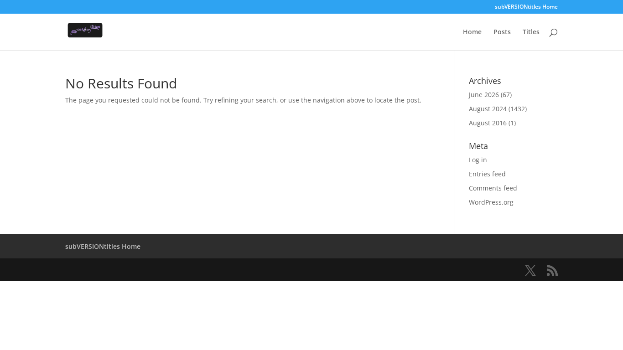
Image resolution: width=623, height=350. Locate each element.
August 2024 (488, 108)
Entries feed (487, 174)
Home (472, 32)
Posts (502, 32)
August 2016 (488, 122)
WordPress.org (491, 202)
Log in (478, 159)
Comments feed (493, 188)
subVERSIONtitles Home (526, 7)
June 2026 (484, 94)
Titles (531, 32)
